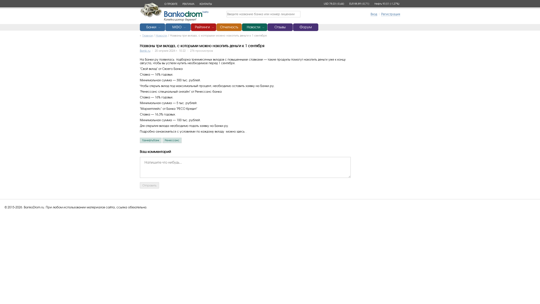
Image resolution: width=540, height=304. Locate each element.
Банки (151, 27)
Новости (253, 27)
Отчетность (229, 27)
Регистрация (390, 14)
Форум (306, 27)
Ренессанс (172, 140)
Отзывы (280, 27)
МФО (177, 27)
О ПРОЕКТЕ (170, 3)
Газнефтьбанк (150, 140)
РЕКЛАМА (188, 3)
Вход (374, 14)
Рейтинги (202, 27)
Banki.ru (145, 50)
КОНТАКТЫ (206, 3)
